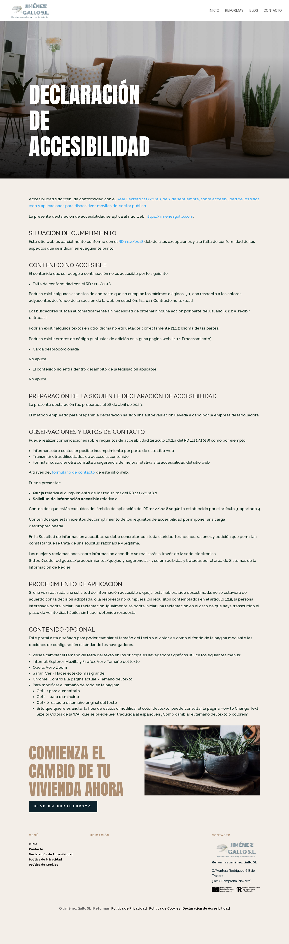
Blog (253, 11)
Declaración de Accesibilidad (51, 854)
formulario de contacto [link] (73, 472)
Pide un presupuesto (63, 806)
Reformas (234, 11)
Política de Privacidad (45, 859)
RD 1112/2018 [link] (131, 241)
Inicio (214, 11)
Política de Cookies (43, 864)
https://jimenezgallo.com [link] (169, 216)
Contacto (273, 11)
